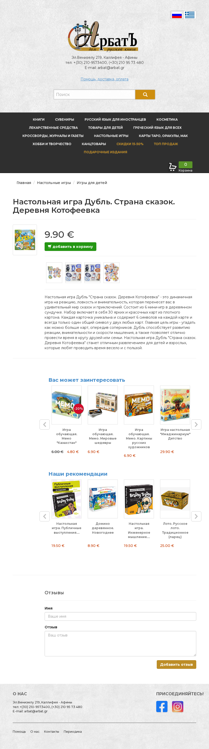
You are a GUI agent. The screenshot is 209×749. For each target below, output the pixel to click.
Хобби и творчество (52, 144)
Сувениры (64, 119)
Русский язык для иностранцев (115, 119)
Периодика (73, 731)
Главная (24, 182)
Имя (49, 608)
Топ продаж (166, 144)
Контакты (51, 731)
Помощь (19, 731)
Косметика (167, 119)
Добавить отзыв (176, 664)
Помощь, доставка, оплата (104, 79)
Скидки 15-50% (129, 144)
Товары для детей (105, 128)
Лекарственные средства (53, 128)
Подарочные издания (105, 152)
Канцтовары (94, 144)
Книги (39, 119)
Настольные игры (111, 136)
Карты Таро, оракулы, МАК (163, 136)
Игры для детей (92, 182)
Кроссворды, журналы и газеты (53, 136)
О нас (35, 731)
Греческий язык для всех (157, 128)
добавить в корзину (72, 246)
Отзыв (51, 627)
